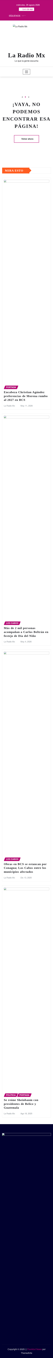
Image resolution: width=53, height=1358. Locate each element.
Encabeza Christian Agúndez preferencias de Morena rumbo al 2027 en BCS (26, 396)
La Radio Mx (26, 55)
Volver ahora (27, 138)
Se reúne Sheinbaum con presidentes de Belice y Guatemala (21, 1103)
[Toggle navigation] (26, 71)
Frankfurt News (34, 1349)
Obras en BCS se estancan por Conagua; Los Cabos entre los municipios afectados (25, 867)
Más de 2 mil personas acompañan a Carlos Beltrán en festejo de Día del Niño (26, 631)
